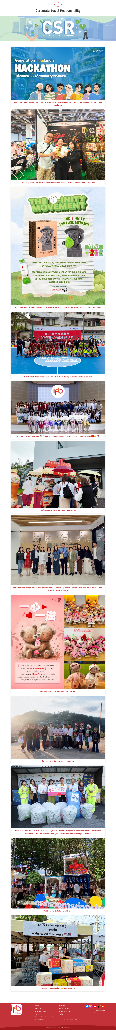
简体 (71, 1019)
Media (37, 1014)
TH (67, 1019)
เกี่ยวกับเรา (62, 1006)
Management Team (65, 1011)
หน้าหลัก (37, 1006)
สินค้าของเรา (38, 1008)
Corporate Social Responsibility (44, 1017)
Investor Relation (40, 1020)
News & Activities (40, 1011)
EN (64, 1019)
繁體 (76, 1019)
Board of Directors (64, 1008)
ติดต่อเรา (61, 1014)
